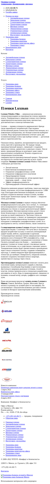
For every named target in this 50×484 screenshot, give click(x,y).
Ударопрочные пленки (19, 31)
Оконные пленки (17, 3)
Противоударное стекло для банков (15, 396)
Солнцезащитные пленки (20, 22)
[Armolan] (7, 305)
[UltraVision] (7, 374)
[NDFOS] (7, 335)
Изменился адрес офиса (10, 392)
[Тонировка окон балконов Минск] (15, 477)
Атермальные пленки (18, 33)
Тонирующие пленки (18, 24)
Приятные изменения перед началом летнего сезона (21, 388)
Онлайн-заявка (11, 12)
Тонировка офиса (12, 90)
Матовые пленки (17, 26)
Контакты (9, 49)
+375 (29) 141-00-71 (13, 416)
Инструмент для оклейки (20, 35)
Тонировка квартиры (18, 41)
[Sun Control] (7, 364)
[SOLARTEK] (7, 354)
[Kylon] (7, 315)
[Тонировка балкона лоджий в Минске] (17, 475)
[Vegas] (7, 383)
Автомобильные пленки (20, 18)
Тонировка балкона (18, 39)
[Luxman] (7, 325)
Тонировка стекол (17, 45)
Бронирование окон (13, 47)
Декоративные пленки (19, 29)
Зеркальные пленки (18, 20)
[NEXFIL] (7, 344)
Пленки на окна (12, 16)
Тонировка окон (12, 37)
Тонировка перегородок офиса (22, 43)
